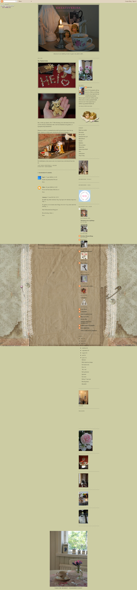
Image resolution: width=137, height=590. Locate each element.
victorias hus (84, 224)
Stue (80, 151)
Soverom (84, 377)
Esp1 (43, 177)
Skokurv (84, 360)
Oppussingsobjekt (83, 149)
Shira (43, 187)
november (85, 345)
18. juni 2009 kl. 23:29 (51, 187)
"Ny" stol (84, 369)
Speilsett (84, 374)
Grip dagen (84, 240)
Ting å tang (82, 155)
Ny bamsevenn (85, 364)
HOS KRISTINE (85, 328)
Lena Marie (84, 309)
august (84, 353)
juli (83, 355)
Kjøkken (81, 143)
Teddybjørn (48, 166)
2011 (82, 338)
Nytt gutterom (85, 372)
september (85, 350)
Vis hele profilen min (85, 106)
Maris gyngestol (85, 274)
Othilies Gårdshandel (86, 251)
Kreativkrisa (68, 8)
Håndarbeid (82, 138)
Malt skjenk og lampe (87, 362)
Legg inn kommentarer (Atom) (52, 248)
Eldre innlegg (72, 244)
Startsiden (57, 244)
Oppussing (81, 147)
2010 (82, 341)
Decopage (81, 132)
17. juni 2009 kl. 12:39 (51, 177)
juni (83, 357)
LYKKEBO (84, 312)
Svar (43, 182)
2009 (82, 343)
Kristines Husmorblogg (87, 236)
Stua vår (84, 367)
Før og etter (82, 134)
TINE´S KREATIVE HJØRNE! (89, 330)
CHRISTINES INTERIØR (87, 325)
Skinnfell (84, 384)
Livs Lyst (83, 209)
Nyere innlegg (41, 244)
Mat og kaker (82, 145)
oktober (84, 348)
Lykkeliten (83, 297)
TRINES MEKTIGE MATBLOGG (86, 322)
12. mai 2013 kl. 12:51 (53, 197)
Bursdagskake (85, 381)
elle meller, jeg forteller (87, 286)
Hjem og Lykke (85, 316)
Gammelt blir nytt (83, 136)
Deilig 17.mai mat (86, 379)
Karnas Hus (84, 319)
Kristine (89, 87)
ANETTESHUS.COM (86, 314)
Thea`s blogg (84, 263)
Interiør (80, 141)
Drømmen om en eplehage (87, 220)
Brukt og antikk (83, 130)
